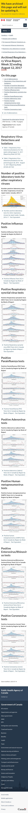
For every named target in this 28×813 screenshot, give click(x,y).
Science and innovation (8, 773)
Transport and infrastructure (9, 762)
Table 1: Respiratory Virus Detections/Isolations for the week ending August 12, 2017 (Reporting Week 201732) (13, 151)
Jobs (2, 722)
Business (3, 733)
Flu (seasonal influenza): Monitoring (13, 45)
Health (11, 35)
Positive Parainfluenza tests (13, 96)
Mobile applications (7, 798)
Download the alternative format (13, 119)
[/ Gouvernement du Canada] (10, 19)
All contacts (4, 708)
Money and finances (7, 769)
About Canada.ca (6, 802)
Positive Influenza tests (12, 90)
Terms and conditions (7, 805)
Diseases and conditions (9, 39)
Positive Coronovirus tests (13, 109)
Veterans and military (7, 780)
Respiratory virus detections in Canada (13, 49)
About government (6, 716)
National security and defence (10, 751)
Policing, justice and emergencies (11, 758)
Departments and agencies (9, 712)
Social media (5, 794)
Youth (3, 784)
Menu (5, 31)
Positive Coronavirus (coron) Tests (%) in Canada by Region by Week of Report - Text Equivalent (14, 669)
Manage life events (6, 788)
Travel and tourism (6, 729)
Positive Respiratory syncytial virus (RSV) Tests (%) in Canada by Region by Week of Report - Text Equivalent (14, 348)
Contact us (4, 697)
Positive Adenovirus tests (12, 98)
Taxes (2, 744)
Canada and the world (7, 766)
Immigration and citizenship (9, 726)
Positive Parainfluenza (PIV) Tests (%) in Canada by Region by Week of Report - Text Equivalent (14, 411)
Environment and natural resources (11, 747)
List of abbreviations (11, 79)
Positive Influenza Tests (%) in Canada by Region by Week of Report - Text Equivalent (13, 281)
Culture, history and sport (8, 755)
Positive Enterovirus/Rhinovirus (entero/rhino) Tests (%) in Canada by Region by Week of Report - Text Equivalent (14, 606)
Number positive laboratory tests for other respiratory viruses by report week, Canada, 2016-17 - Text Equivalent (14, 214)
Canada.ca (4, 35)
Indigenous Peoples (7, 777)
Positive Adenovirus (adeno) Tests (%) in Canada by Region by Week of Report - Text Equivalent (14, 473)
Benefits (3, 737)
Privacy (3, 809)
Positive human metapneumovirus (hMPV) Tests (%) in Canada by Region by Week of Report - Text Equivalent (15, 539)
